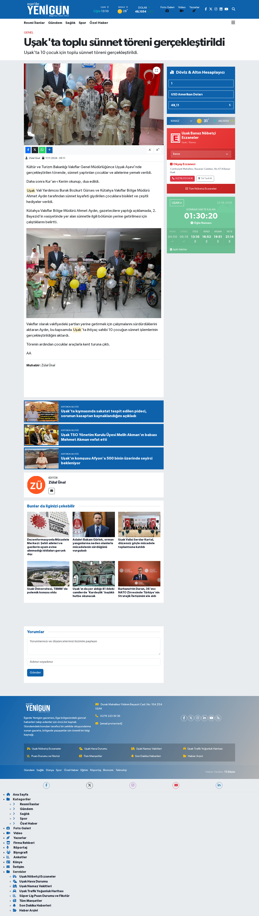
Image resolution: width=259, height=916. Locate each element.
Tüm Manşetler (93, 756)
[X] (191, 718)
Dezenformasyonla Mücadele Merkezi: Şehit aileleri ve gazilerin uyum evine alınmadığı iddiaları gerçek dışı (48, 547)
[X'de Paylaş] (35, 150)
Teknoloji (121, 770)
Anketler (20, 857)
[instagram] (133, 785)
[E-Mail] (52, 491)
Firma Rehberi (23, 842)
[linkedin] (219, 785)
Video (17, 833)
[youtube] (176, 785)
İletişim (18, 866)
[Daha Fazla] (49, 150)
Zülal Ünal (34, 158)
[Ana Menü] (233, 23)
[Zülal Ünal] (36, 484)
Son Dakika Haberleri (148, 756)
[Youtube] (211, 718)
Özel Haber (98, 23)
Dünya (50, 770)
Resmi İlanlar (34, 23)
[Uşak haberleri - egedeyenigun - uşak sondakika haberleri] (48, 9)
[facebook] (46, 785)
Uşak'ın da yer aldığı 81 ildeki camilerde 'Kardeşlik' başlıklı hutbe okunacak (93, 592)
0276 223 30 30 (110, 716)
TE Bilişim (229, 771)
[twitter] (89, 785)
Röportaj (95, 770)
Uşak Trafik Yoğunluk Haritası (205, 748)
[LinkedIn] (204, 718)
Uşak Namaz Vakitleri (149, 748)
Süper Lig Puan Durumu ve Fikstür (44, 895)
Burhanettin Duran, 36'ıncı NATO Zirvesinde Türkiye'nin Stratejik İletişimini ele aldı (138, 592)
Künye (17, 862)
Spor (82, 23)
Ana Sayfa (20, 794)
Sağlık (70, 23)
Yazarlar (19, 838)
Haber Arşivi (195, 756)
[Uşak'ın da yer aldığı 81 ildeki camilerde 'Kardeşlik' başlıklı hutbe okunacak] (94, 573)
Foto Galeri (22, 828)
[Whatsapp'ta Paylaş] (42, 150)
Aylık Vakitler (180, 249)
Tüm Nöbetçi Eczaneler (203, 188)
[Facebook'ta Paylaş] (28, 150)
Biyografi (20, 852)
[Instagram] (198, 718)
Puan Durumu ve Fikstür (45, 756)
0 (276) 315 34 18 (184, 178)
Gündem (55, 23)
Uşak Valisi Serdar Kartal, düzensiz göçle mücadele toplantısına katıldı (136, 543)
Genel (28, 32)
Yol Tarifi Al (206, 178)
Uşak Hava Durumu (95, 748)
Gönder (35, 672)
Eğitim (84, 770)
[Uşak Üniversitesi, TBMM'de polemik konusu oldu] (48, 573)
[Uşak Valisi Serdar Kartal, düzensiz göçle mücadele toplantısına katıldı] (139, 524)
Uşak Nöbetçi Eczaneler (46, 748)
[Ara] (233, 9)
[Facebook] (184, 718)
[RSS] (218, 718)
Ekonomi (108, 770)
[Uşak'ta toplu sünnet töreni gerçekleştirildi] (94, 104)
